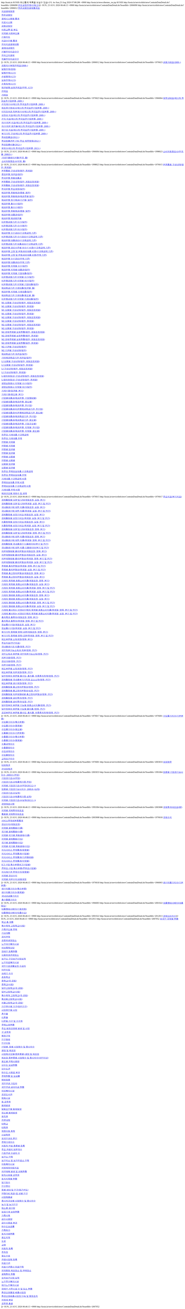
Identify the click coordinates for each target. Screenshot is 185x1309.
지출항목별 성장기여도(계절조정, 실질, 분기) (23, 522)
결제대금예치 (7, 48)
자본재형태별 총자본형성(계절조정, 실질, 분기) (24, 555)
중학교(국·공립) (9, 981)
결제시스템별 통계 (10, 19)
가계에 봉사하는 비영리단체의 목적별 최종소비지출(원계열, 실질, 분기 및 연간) (39, 613)
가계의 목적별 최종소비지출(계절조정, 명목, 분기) (25, 580)
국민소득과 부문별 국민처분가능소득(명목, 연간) (24, 654)
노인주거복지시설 (10, 1281)
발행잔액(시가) (8, 73)
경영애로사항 (7, 804)
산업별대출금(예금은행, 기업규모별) (18, 424)
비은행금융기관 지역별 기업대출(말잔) (20, 284)
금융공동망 (6, 26)
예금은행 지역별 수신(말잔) (14, 266)
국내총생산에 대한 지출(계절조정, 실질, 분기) (23, 507)
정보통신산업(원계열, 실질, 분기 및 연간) (21, 628)
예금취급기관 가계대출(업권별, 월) (18, 288)
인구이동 (5, 1043)
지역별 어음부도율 (10, 33)
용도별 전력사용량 (10, 1061)
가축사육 (5, 1215)
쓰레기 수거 (7, 973)
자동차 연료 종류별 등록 (13, 1146)
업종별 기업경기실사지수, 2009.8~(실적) (20, 789)
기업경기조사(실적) (10, 793)
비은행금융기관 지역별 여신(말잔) (17, 281)
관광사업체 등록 (9, 1259)
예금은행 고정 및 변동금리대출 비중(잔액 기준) (24, 255)
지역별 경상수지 (9, 875)
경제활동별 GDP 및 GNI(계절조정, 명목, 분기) (23, 529)
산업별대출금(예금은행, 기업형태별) (18, 398)
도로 (3, 1241)
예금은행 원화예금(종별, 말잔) (15, 211)
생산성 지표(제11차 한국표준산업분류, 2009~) (23, 130)
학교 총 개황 (7, 922)
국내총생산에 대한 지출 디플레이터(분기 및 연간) (25, 547)
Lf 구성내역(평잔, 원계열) (13, 372)
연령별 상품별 (8, 457)
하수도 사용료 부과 (10, 1072)
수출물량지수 (7, 748)
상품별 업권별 (8, 464)
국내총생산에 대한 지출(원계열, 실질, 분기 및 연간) (26, 511)
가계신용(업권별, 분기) (12, 391)
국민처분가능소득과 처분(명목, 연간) (19, 650)
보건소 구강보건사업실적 (13, 959)
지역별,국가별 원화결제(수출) (15, 835)
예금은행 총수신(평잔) (12, 207)
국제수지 (167, 817)
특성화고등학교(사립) (11, 999)
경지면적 (5, 937)
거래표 (4, 95)
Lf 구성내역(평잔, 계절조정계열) (17, 369)
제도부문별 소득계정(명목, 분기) (17, 639)
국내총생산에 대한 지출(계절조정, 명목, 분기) (23, 536)
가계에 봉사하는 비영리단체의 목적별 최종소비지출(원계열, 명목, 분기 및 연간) (39, 610)
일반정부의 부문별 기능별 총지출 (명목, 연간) (23, 709)
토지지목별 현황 (9, 1179)
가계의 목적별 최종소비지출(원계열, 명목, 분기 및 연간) (28, 588)
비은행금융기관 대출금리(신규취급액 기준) (22, 244)
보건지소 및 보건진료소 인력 (15, 1160)
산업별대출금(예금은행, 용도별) (16, 402)
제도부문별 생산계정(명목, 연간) (17, 683)
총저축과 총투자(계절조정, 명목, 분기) (19, 617)
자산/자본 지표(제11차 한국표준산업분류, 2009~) (24, 122)
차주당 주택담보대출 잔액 (13, 475)
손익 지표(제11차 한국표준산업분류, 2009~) (22, 119)
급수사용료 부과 (9, 1223)
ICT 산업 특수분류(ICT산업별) (15, 864)
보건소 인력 (7, 1157)
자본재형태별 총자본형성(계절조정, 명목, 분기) (24, 551)
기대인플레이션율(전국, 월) (14, 157)
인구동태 (5, 1039)
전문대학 (5, 1120)
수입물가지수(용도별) (11, 729)
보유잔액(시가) (8, 80)
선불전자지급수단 (10, 52)
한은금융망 (6, 15)
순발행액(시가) (8, 76)
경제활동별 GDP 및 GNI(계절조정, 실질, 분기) (23, 500)
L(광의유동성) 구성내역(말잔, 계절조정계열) (22, 376)
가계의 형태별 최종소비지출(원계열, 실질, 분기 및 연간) (28, 606)
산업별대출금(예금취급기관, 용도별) (18, 420)
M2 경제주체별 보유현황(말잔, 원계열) (19, 343)
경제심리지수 (169, 916)
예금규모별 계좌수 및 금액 (14, 493)
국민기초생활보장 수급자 (13, 966)
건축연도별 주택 (9, 929)
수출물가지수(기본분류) (13, 733)
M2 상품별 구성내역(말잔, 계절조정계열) (20, 325)
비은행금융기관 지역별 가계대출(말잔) (20, 299)
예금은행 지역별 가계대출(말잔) (16, 292)
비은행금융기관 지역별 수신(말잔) (17, 277)
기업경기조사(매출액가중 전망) (16, 782)
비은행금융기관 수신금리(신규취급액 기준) (22, 237)
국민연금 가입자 (9, 1083)
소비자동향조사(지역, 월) (13, 161)
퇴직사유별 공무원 (10, 1175)
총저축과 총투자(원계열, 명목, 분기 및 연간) (22, 621)
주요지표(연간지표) (10, 643)
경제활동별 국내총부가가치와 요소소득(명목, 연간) (26, 679)
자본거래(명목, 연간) (11, 657)
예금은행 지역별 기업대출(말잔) (16, 273)
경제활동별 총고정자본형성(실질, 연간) (20, 690)
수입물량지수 (7, 755)
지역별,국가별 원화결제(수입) (15, 846)
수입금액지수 (7, 751)
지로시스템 (6, 22)
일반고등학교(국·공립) (12, 988)
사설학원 (5, 1135)
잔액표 (4, 91)
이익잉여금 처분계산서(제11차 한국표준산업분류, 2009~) (28, 111)
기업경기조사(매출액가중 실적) (16, 796)
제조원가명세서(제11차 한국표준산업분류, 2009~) (25, 108)
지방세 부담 (7, 1300)
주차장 (4, 1252)
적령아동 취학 (8, 1131)
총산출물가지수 (9, 900)
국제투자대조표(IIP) (172, 807)
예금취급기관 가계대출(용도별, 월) (18, 295)
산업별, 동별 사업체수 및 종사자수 (18, 1047)
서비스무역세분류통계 (12, 820)
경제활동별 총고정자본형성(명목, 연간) (20, 687)
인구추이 (5, 1186)
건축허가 (5, 1230)
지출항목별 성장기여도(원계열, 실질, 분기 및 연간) (25, 525)
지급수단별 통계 (9, 41)
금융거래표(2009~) (172, 62)
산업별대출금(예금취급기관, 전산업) (18, 416)
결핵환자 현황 (8, 1274)
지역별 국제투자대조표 (12, 810)
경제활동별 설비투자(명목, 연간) (17, 698)
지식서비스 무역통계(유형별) (15, 850)
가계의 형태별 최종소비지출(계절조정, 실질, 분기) (25, 599)
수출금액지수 (7, 744)
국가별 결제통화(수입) (12, 842)
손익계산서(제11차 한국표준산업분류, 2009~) (23, 104)
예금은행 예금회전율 (11, 218)
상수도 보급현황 (9, 1065)
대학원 (4, 1127)
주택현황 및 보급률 (10, 1076)
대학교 (4, 1124)
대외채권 (5, 765)
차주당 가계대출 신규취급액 (15, 435)
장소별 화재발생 (9, 1113)
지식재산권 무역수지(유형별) (15, 872)
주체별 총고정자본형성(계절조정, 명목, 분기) (23, 573)
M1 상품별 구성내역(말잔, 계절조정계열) (20, 310)
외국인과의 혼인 (9, 1138)
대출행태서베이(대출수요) (14, 913)
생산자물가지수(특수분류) (14, 889)
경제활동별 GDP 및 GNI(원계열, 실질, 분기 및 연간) (26, 503)
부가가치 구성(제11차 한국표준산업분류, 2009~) (24, 133)
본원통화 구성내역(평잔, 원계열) (17, 171)
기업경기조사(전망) (10, 778)
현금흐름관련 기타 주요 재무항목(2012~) (20, 141)
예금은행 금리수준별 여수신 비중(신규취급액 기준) (26, 248)
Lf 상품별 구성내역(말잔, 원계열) (17, 365)
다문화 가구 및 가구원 (12, 1021)
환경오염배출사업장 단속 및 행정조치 (19, 1296)
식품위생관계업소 (10, 955)
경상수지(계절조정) (10, 824)
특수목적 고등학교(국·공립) (14, 995)
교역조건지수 (7, 759)
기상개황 (5, 933)
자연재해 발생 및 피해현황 (14, 1171)
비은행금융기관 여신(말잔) (14, 229)
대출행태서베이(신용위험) (14, 909)
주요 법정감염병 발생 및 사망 (15, 1028)
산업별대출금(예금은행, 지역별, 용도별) (20, 431)
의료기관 (5, 1263)
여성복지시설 (7, 1091)
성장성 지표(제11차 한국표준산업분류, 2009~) (23, 115)
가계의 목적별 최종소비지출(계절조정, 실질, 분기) (25, 584)
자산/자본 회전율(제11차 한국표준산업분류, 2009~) (25, 126)
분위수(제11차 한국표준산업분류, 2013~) (20, 148)
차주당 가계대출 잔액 (11, 438)
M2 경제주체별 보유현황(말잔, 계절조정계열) (23, 339)
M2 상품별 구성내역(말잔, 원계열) (17, 328)
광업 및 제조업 (8, 1050)
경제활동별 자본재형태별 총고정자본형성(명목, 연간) (27, 694)
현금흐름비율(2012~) (11, 144)
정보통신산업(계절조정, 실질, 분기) (18, 624)
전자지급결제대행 (10, 44)
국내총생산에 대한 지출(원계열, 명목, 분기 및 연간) (26, 540)
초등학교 (5, 977)
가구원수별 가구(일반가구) (14, 1006)
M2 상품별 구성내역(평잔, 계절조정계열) (20, 317)
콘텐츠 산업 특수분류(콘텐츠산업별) (18, 868)
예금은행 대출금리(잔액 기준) (15, 262)
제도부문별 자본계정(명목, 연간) (17, 672)
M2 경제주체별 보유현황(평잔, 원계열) (19, 336)
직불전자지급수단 (10, 59)
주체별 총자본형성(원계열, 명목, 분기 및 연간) (23, 566)
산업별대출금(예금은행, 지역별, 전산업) (20, 427)
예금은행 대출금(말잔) (12, 215)
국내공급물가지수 (10, 896)
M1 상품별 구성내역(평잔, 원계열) (17, 306)
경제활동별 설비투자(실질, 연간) (17, 701)
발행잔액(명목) (8, 69)
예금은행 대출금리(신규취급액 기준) (18, 240)
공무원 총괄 (7, 1303)
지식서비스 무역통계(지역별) (15, 861)
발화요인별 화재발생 (11, 1109)
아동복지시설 (7, 1164)
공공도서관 (6, 1094)
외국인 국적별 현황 (169, 919)
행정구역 (5, 1036)
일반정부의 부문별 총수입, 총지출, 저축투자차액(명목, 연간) (30, 676)
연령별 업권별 (8, 449)
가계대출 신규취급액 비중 (13, 479)
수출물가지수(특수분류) (13, 737)
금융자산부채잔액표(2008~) (14, 65)
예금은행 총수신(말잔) (12, 204)
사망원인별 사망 (9, 1010)
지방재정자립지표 (10, 1168)
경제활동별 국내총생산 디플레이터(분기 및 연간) (24, 544)
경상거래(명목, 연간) (11, 661)
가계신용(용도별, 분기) (12, 394)
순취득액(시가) (8, 84)
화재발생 (5, 1105)
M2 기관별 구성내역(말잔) (13, 350)
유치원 (4, 1116)
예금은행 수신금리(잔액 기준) (15, 259)
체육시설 (5, 1098)
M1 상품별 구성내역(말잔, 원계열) (17, 314)
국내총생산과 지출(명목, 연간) (15, 646)
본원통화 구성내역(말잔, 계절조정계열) (20, 182)
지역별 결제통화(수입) (12, 839)
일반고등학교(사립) (10, 992)
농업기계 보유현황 (10, 1212)
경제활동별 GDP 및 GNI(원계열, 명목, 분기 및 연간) (26, 533)
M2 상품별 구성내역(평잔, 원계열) (17, 321)
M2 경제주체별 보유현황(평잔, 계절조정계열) (23, 332)
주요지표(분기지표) (172, 497)
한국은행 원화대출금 (11, 178)
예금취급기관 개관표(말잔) (14, 354)
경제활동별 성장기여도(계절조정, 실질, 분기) (23, 514)
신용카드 (5, 37)
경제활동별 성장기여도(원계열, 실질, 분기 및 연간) (25, 518)
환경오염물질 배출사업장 (13, 1292)
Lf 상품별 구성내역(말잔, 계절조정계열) (20, 361)
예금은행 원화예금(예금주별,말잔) (17, 196)
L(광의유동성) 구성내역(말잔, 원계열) (19, 380)
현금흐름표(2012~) (10, 137)
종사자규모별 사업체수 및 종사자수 (18, 1201)
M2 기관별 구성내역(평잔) (13, 347)
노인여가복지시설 (10, 944)
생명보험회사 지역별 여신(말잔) (16, 387)
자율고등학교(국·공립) (12, 1003)
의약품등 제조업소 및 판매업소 (16, 1270)
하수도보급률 (7, 1226)
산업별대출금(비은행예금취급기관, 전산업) (22, 409)
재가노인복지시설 (10, 1285)
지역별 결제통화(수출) (12, 828)
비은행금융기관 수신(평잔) (14, 226)
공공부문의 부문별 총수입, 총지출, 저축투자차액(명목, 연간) (30, 712)
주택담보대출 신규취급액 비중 (16, 486)
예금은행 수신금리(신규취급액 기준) (18, 233)
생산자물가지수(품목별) (13, 892)
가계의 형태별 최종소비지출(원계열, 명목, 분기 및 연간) (28, 602)
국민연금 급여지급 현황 (12, 1087)
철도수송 (5, 1256)
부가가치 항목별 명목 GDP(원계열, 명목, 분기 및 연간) (27, 635)
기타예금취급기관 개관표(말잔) (16, 358)
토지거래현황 (7, 1234)
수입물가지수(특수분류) (13, 722)
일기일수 (5, 1182)
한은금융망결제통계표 (29, 8)
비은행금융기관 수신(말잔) (14, 222)
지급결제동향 (7, 11)
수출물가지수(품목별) (11, 740)
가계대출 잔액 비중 (10, 490)
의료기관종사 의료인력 (12, 1267)
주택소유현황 (7, 1025)
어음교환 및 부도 (9, 30)
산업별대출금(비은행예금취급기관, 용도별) (22, 413)
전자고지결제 (7, 55)
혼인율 (4, 1014)
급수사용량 (6, 1219)
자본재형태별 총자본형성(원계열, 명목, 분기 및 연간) (26, 558)
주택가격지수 (7, 1142)
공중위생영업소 (9, 940)
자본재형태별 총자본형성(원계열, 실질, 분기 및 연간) (26, 562)
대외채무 (167, 762)
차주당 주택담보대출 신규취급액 (17, 471)
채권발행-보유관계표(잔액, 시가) (17, 87)
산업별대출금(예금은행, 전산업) (16, 405)
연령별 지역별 (8, 442)
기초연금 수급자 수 (10, 1153)
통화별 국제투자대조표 (12, 814)
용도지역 (5, 1237)
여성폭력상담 (7, 948)
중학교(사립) (7, 984)
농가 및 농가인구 (9, 1204)
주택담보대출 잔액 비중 (12, 482)
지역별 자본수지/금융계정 (13, 879)
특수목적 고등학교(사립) (13, 926)
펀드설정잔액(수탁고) (28, 5)
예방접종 (5, 1080)
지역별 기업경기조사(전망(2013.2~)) (18, 785)
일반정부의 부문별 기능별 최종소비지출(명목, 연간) (26, 705)
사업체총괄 (6, 1197)
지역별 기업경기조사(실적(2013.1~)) (18, 800)
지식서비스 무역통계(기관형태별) (17, 857)
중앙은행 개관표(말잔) (12, 174)
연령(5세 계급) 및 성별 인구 (14, 1193)
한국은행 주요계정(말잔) (13, 189)
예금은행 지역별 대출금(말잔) (15, 270)
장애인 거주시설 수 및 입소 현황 (16, 1289)
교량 (3, 1245)
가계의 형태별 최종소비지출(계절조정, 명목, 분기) (25, 595)
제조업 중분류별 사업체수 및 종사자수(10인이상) (24, 1058)
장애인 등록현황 (9, 951)
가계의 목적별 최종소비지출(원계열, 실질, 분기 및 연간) (28, 591)
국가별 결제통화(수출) (12, 831)
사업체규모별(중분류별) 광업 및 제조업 (20, 1054)
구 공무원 (6, 1032)
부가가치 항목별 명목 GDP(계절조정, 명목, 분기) (24, 632)
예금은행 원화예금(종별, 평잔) (15, 193)
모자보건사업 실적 (10, 1278)
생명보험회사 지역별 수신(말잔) (16, 383)
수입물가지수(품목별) (11, 726)
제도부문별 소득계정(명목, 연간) (17, 668)
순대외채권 (6, 769)
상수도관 (5, 1069)
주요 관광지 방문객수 (11, 1149)
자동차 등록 (7, 1248)
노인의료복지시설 (10, 962)
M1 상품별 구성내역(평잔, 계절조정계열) (20, 303)
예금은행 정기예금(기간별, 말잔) (17, 200)
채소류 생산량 (8, 1208)
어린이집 (5, 970)
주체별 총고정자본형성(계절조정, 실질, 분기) (23, 577)
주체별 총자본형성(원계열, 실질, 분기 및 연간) (23, 569)
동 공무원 (6, 1102)
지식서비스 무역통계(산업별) (15, 853)
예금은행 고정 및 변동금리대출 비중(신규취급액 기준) (27, 251)
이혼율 (4, 1017)
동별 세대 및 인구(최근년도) (14, 1190)
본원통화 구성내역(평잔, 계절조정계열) (20, 185)
